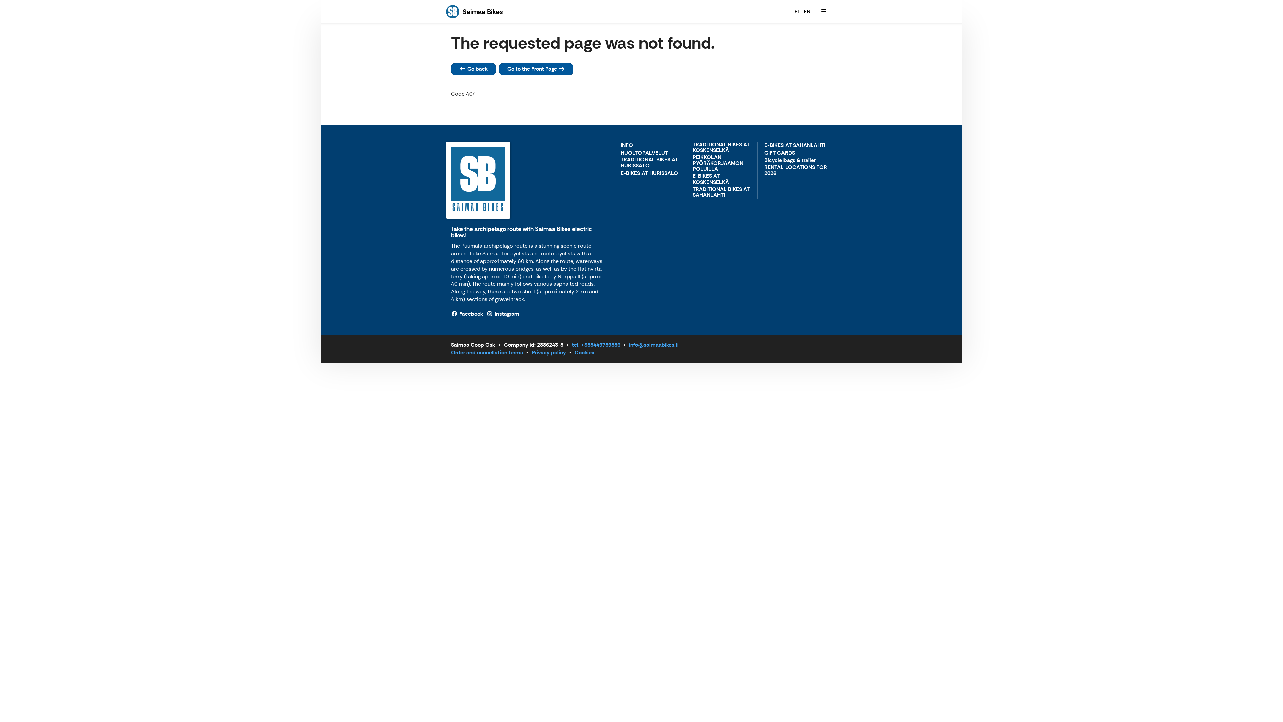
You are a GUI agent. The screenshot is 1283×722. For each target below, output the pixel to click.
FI (797, 11)
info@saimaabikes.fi (654, 344)
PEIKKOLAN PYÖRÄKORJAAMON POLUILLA (718, 163)
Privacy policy (549, 352)
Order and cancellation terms (487, 352)
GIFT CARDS (779, 153)
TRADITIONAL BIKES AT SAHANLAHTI (721, 192)
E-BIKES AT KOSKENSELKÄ (711, 179)
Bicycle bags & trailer (790, 160)
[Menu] (823, 11)
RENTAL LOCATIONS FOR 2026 (795, 170)
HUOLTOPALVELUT (644, 153)
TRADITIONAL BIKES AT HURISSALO (649, 163)
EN (807, 11)
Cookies (584, 352)
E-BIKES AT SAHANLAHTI (794, 145)
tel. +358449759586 (596, 344)
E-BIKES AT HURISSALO (649, 173)
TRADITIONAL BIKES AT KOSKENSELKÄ (721, 148)
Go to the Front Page (532, 68)
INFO (627, 145)
